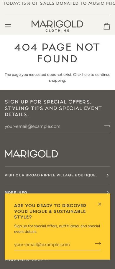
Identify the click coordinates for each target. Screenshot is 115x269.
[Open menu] (13, 26)
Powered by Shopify (27, 260)
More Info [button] (16, 193)
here (86, 74)
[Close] (102, 204)
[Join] (96, 243)
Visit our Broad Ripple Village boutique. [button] (51, 175)
